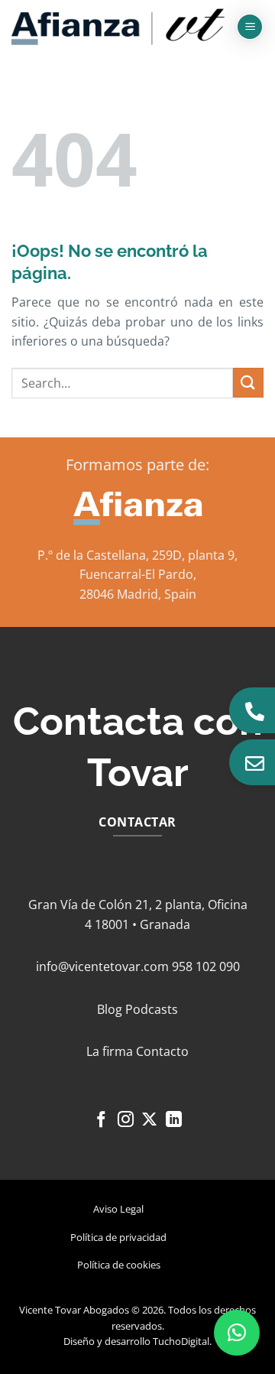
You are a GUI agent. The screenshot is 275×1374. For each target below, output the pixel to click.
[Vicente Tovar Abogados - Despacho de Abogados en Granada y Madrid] (118, 27)
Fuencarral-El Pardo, (137, 574)
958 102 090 (206, 966)
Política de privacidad (118, 1237)
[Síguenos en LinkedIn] (174, 1120)
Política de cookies (118, 1265)
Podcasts (151, 1009)
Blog (109, 1009)
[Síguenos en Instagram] (126, 1120)
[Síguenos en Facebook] (101, 1120)
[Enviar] (248, 383)
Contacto (162, 1051)
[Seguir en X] (149, 1120)
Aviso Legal (118, 1209)
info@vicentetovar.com (102, 966)
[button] (250, 27)
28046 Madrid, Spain (137, 594)
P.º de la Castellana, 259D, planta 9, (137, 555)
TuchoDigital (181, 1341)
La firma (109, 1051)
